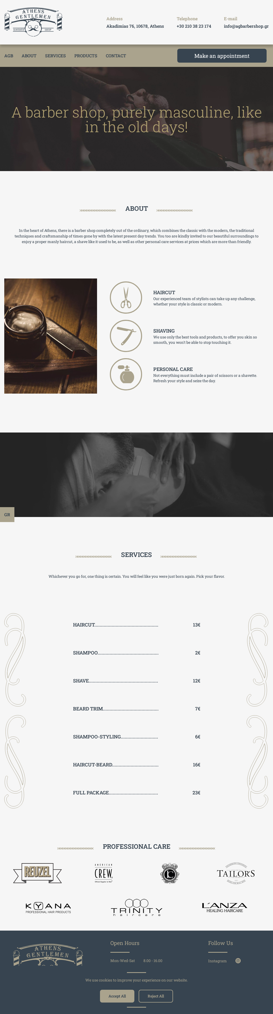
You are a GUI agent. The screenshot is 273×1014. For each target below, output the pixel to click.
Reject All (156, 996)
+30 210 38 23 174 (194, 26)
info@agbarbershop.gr (246, 26)
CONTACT (116, 55)
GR (7, 514)
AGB (8, 55)
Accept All (117, 996)
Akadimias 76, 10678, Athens (135, 26)
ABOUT (29, 55)
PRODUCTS (85, 55)
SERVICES (55, 55)
